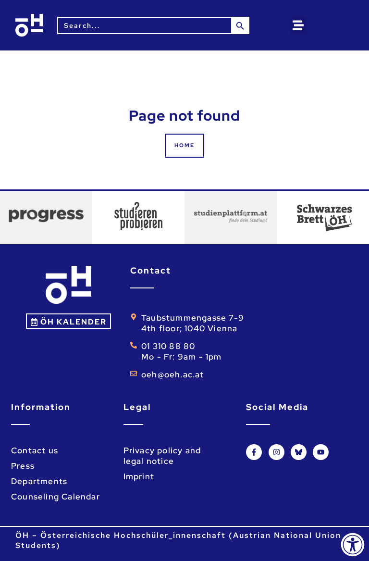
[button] (298, 25)
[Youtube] (321, 452)
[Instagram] (276, 452)
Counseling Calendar (55, 496)
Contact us (34, 450)
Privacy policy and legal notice (162, 455)
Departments (39, 481)
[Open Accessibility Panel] (352, 544)
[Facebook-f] (254, 452)
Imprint (138, 476)
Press (23, 466)
